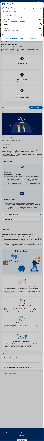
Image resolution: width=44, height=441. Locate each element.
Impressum (15, 11)
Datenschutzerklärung (6, 11)
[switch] (40, 19)
